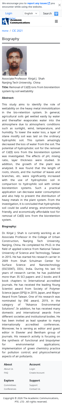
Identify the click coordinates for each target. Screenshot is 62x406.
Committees (10, 385)
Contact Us (34, 388)
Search (47, 13)
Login (8, 13)
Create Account (36, 372)
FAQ (6, 372)
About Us (8, 368)
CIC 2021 (17, 30)
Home (5, 30)
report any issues (37, 3)
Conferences (10, 388)
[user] (50, 21)
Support (33, 385)
